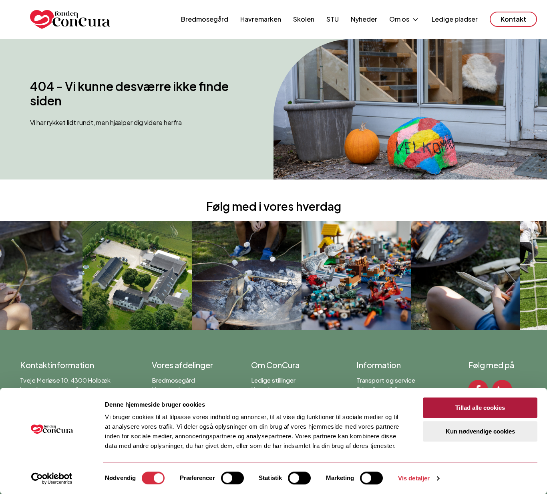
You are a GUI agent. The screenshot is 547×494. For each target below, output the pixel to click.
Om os (399, 19)
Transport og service (385, 380)
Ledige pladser (455, 19)
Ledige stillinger (273, 380)
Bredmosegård (204, 19)
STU (332, 19)
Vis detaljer (414, 478)
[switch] (232, 478)
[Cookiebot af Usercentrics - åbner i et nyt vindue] (52, 478)
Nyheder (364, 19)
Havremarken (260, 19)
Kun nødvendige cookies (480, 431)
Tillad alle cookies (480, 407)
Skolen (303, 19)
